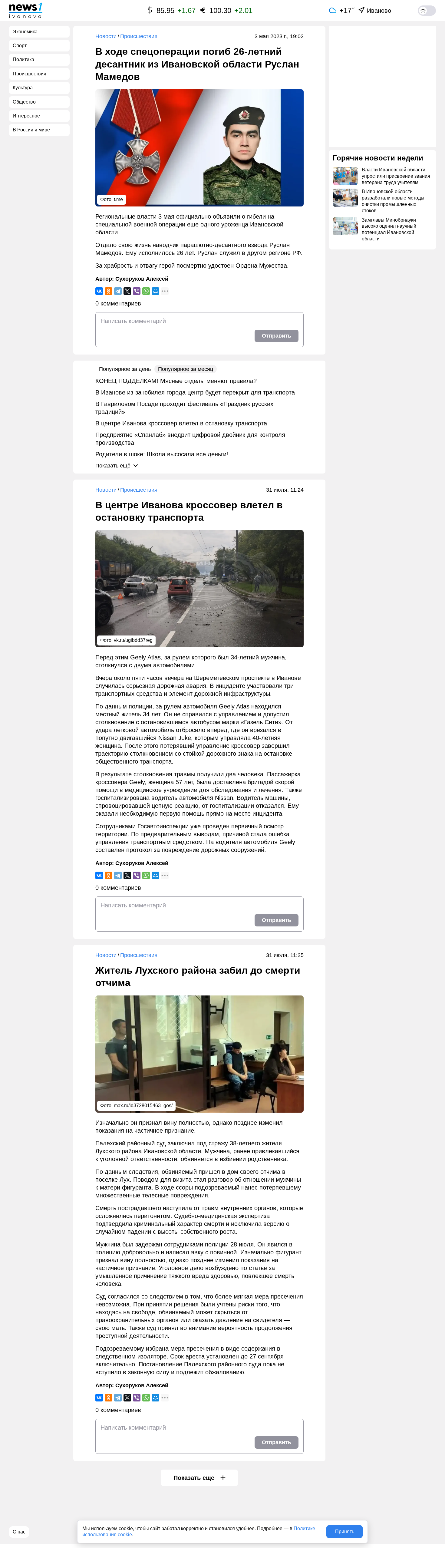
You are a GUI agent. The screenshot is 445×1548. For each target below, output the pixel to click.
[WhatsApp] (146, 291)
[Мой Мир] (155, 291)
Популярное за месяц (185, 369)
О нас (19, 1531)
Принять (344, 1531)
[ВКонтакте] (99, 291)
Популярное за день (125, 369)
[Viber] (136, 291)
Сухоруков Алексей (141, 279)
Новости (106, 36)
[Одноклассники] (108, 291)
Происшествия (138, 36)
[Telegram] (118, 291)
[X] (127, 291)
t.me (118, 199)
